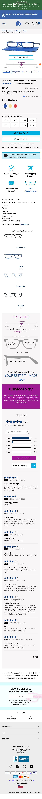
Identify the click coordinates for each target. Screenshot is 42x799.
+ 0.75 (6, 120)
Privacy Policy (27, 700)
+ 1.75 (6, 125)
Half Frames (17, 31)
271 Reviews (18, 83)
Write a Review (28, 83)
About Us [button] (5, 739)
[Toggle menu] (4, 24)
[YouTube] (31, 768)
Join (21, 696)
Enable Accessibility (21, 2)
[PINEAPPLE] (10, 106)
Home (4, 31)
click (24, 678)
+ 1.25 (23, 120)
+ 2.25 (23, 125)
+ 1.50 (32, 120)
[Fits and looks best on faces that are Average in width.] (21, 67)
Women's (10, 31)
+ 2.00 (15, 125)
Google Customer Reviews (32, 96)
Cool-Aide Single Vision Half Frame (14, 32)
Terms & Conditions (18, 702)
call (29, 678)
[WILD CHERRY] (15, 106)
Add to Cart (21, 133)
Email (30, 719)
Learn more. (25, 224)
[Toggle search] (33, 23)
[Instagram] (10, 768)
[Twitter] (24, 768)
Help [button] (3, 733)
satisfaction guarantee (17, 157)
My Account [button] (6, 726)
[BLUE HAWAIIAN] (5, 106)
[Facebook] (17, 768)
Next (35, 657)
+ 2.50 (32, 125)
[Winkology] (32, 88)
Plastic (25, 31)
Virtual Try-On (21, 57)
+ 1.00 (15, 120)
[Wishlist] (27, 23)
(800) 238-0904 (11, 719)
